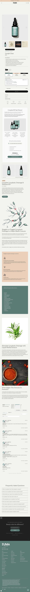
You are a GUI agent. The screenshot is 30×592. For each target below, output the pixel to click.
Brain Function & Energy (5, 555)
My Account (12, 552)
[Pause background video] (28, 539)
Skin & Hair (3, 569)
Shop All (3, 575)
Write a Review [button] (25, 410)
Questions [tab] (9, 412)
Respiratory (3, 568)
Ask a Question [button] (18, 410)
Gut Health (3, 559)
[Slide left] (3, 27)
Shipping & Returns (13, 562)
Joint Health (3, 562)
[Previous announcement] (1, 1)
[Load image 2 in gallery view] (12, 44)
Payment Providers (22, 558)
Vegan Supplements (4, 572)
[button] (1, 3)
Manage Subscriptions (14, 555)
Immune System (4, 561)
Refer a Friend (13, 558)
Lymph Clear (4, 437)
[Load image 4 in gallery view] (25, 44)
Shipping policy (20, 587)
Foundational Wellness (5, 558)
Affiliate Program (22, 552)
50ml (9, 69)
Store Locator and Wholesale (24, 561)
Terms (21, 555)
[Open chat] (28, 590)
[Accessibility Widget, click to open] (1, 591)
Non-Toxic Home (4, 565)
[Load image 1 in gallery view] (5, 44)
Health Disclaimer (22, 559)
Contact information (24, 587)
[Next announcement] (28, 1)
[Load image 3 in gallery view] (18, 44)
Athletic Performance (4, 552)
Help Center (12, 559)
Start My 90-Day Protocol (15, 156)
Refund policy (9, 587)
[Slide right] (26, 27)
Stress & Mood (4, 571)
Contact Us (12, 561)
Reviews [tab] (4, 412)
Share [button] (4, 448)
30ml (6, 69)
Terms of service (16, 587)
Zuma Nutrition (5, 587)
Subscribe (15, 530)
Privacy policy (12, 587)
